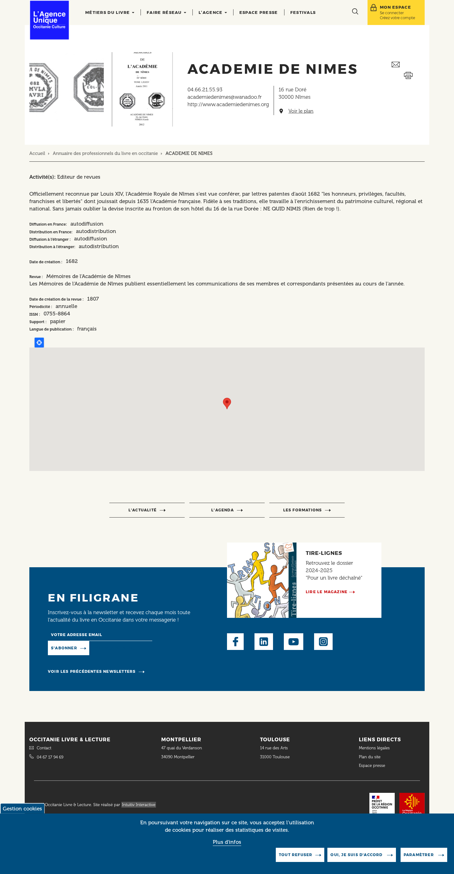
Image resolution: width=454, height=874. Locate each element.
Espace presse (258, 12)
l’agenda (222, 510)
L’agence (211, 12)
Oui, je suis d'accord (357, 854)
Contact (44, 748)
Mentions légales (375, 748)
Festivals (303, 12)
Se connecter (392, 12)
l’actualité (142, 510)
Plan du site (369, 757)
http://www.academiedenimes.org (228, 104)
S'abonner (64, 648)
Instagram (323, 641)
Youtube (293, 641)
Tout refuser (295, 854)
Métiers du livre (108, 12)
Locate (39, 343)
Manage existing (114, 647)
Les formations (302, 510)
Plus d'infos (227, 842)
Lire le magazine (326, 591)
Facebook (235, 641)
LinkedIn (263, 641)
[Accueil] (49, 20)
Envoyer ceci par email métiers (408, 64)
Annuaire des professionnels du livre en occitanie (105, 153)
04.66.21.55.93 (204, 89)
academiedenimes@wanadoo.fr (224, 97)
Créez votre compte (397, 17)
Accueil (37, 153)
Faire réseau (165, 12)
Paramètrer (419, 854)
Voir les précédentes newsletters (92, 671)
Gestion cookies (22, 808)
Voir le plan (300, 111)
